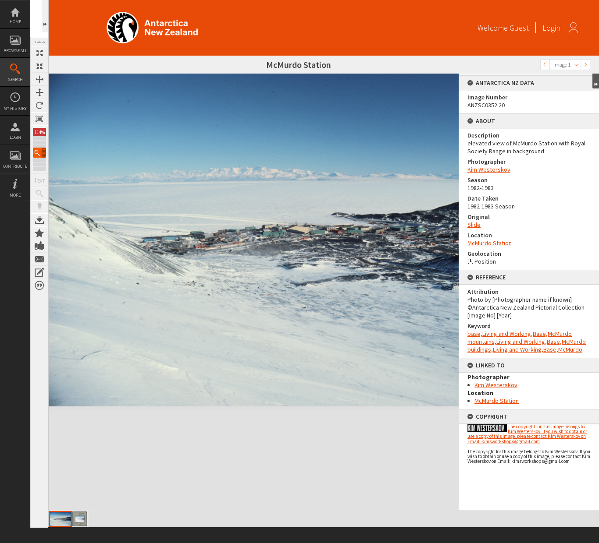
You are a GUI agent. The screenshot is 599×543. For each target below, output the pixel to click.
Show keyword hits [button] (39, 193)
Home (15, 22)
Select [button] (576, 65)
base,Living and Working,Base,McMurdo (519, 334)
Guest (519, 28)
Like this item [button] (39, 246)
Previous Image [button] (545, 65)
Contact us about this (39, 259)
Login (15, 137)
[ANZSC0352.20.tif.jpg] (60, 519)
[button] (39, 153)
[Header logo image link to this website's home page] (152, 15)
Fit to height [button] (39, 92)
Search (15, 79)
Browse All (15, 50)
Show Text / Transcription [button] (39, 180)
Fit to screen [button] (39, 66)
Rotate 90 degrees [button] (39, 105)
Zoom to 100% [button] (39, 118)
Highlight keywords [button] (39, 206)
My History (15, 108)
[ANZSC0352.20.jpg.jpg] (79, 518)
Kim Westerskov (488, 169)
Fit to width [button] (39, 79)
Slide (474, 225)
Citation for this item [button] (39, 285)
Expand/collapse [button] (595, 81)
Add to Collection (39, 233)
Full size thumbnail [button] (39, 53)
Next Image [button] (585, 65)
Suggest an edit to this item (39, 272)
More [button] (15, 195)
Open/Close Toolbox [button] (45, 16)
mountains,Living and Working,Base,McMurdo (526, 342)
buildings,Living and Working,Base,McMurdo (524, 349)
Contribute (15, 166)
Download (39, 219)
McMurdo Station (489, 243)
